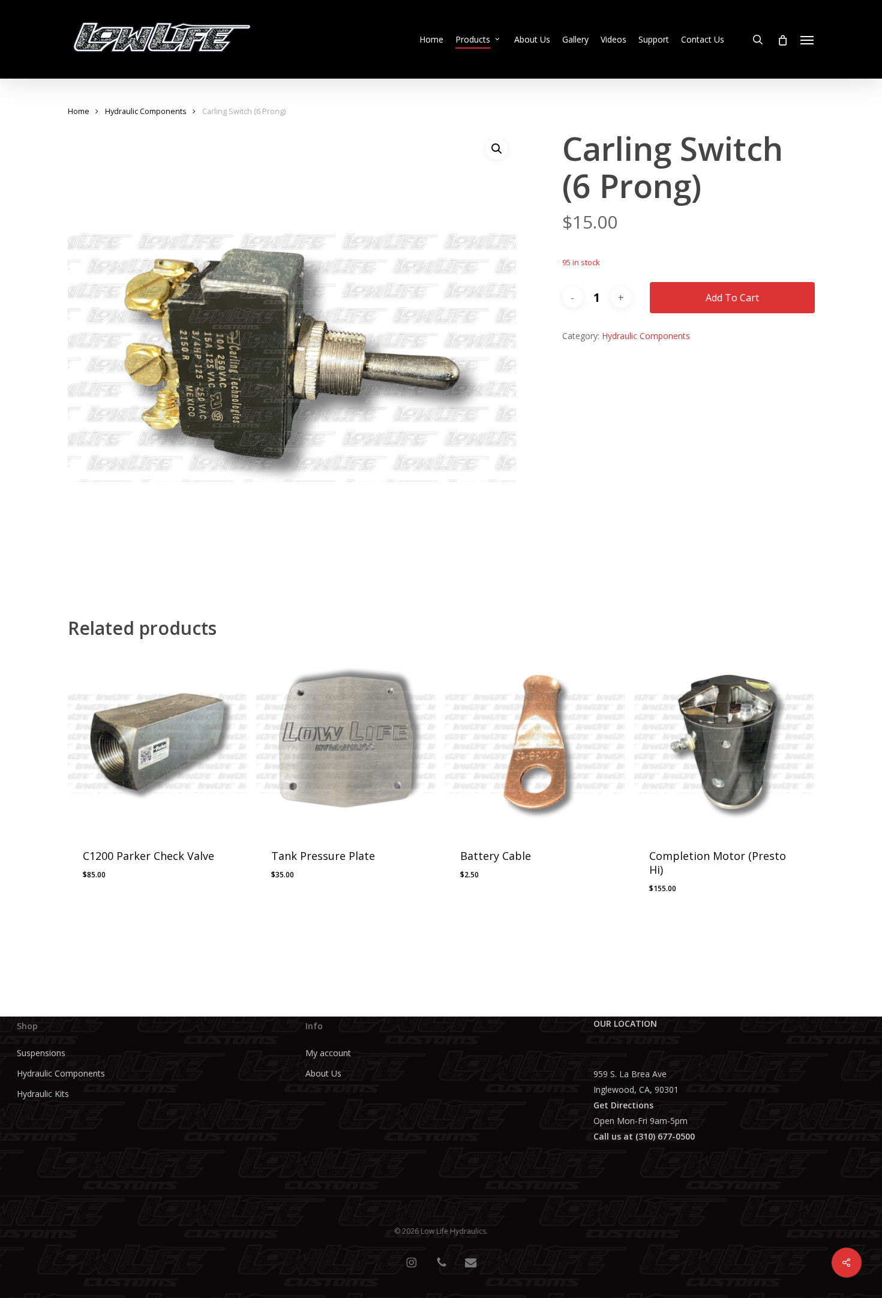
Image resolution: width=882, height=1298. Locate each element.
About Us (323, 1073)
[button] (807, 40)
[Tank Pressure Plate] (346, 742)
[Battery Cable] (535, 742)
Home (78, 111)
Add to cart (732, 297)
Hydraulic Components (146, 111)
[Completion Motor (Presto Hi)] (724, 742)
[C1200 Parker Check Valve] (157, 742)
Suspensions (41, 1053)
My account (328, 1053)
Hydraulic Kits (43, 1093)
